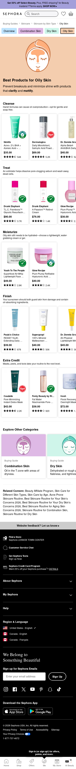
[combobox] (41, 14)
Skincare (25, 23)
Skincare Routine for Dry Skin (20, 514)
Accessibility (42, 729)
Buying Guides (10, 23)
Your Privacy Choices (13, 733)
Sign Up (57, 676)
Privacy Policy (10, 729)
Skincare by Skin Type (45, 23)
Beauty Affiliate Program (39, 491)
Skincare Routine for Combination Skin (44, 510)
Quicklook (9, 127)
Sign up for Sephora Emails (20, 668)
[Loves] (63, 14)
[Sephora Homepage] (12, 14)
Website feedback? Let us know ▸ (38, 525)
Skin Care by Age (38, 494)
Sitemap (55, 729)
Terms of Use (26, 729)
